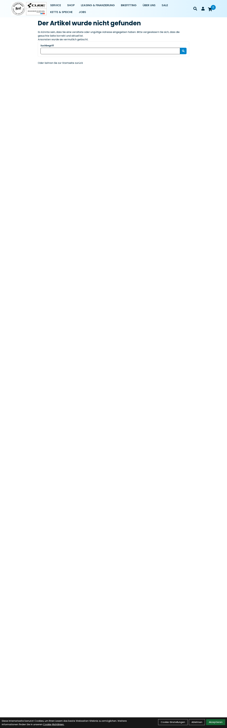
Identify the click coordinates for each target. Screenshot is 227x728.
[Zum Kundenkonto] (203, 9)
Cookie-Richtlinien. (53, 724)
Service (55, 5)
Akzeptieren (216, 722)
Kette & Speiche (61, 12)
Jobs (82, 12)
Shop (71, 5)
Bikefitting (129, 5)
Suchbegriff (47, 45)
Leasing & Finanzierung (98, 5)
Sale (165, 5)
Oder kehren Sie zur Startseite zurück (60, 63)
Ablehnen (196, 722)
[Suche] (195, 8)
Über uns (149, 5)
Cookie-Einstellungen (173, 722)
